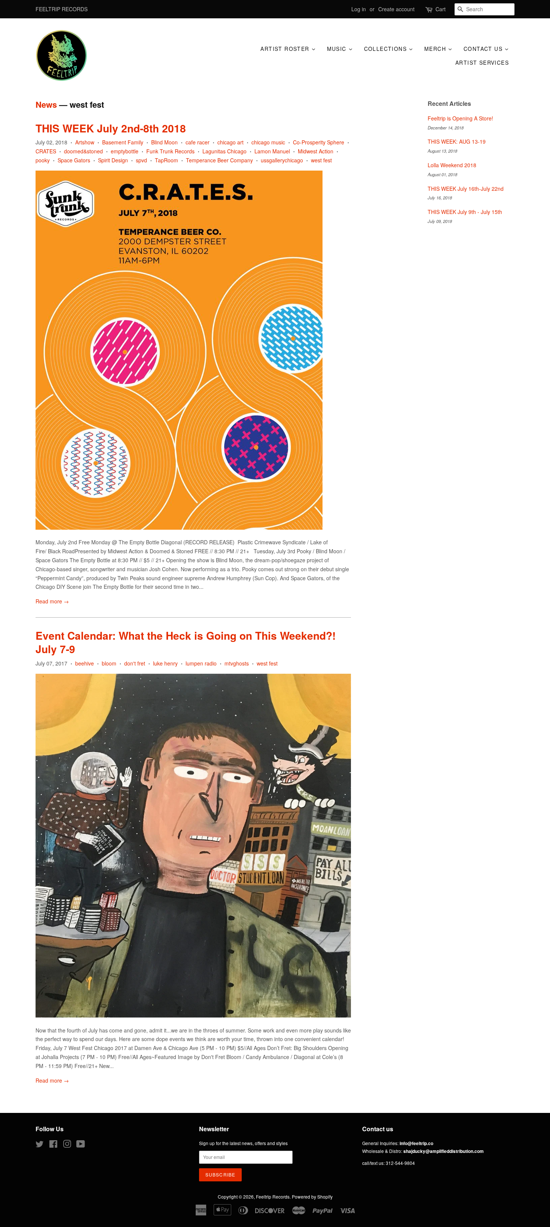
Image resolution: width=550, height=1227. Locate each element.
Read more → (52, 601)
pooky (43, 160)
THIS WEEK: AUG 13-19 (457, 141)
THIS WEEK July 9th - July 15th (465, 211)
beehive (84, 663)
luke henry (165, 663)
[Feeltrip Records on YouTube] (80, 1145)
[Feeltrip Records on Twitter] (40, 1145)
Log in (358, 9)
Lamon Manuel (272, 151)
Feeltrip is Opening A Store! (460, 118)
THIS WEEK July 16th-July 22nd (466, 188)
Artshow (84, 142)
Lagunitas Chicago (224, 151)
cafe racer (198, 142)
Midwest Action (315, 151)
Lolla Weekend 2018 (452, 165)
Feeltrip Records (273, 1196)
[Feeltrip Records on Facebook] (53, 1145)
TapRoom (166, 160)
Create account (396, 9)
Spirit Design (113, 160)
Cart (441, 9)
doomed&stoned (83, 151)
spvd (141, 160)
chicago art (230, 142)
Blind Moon (164, 142)
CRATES (46, 151)
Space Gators (74, 160)
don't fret (134, 663)
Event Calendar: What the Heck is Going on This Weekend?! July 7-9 (186, 642)
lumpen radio (201, 663)
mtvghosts (236, 663)
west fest (321, 160)
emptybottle (124, 151)
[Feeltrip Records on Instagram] (67, 1145)
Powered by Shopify (312, 1196)
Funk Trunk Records (170, 151)
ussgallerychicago (282, 160)
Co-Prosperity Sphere (318, 142)
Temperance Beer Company (219, 160)
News (46, 104)
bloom (109, 663)
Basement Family (122, 142)
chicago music (268, 142)
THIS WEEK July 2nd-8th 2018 (111, 128)
